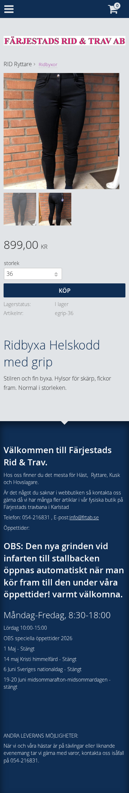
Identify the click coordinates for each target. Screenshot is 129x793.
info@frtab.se (84, 517)
